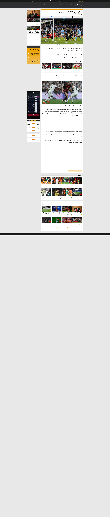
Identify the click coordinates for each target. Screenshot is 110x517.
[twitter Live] (33, 1)
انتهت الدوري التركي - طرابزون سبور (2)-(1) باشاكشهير (33, 50)
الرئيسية (70, 4)
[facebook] (29, 1)
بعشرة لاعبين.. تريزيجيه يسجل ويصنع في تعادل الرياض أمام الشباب (47, 213)
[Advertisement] (74, 124)
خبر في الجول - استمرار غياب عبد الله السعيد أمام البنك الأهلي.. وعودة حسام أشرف (37, 31)
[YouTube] (36, 1)
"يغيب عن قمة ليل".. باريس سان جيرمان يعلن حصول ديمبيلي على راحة (46, 225)
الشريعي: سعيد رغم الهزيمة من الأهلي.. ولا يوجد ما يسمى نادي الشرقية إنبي (33, 57)
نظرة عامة (65, 4)
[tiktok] (38, 1)
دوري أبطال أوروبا (38, 137)
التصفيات (61, 4)
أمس (37, 120)
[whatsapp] (39, 1)
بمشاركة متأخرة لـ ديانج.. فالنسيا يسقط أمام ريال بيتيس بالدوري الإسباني (77, 225)
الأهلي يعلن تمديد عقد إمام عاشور (78, 213)
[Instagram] (34, 1)
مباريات (53, 4)
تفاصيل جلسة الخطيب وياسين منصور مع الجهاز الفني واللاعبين (30, 24)
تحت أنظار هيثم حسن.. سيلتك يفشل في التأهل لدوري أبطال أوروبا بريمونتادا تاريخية (67, 213)
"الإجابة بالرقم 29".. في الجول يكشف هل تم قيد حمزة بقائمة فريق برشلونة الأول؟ (67, 225)
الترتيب (57, 4)
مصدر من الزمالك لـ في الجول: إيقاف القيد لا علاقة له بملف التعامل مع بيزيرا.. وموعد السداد (57, 225)
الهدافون (48, 4)
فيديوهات (40, 4)
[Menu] (82, 1)
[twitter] (31, 1)
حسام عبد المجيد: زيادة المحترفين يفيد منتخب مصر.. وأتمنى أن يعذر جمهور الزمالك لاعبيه (37, 24)
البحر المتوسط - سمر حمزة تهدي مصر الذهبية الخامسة (56, 213)
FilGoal (79, 14)
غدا (29, 120)
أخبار (44, 4)
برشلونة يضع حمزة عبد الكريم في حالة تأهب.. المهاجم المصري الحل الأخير (33, 54)
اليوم (33, 120)
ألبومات (36, 4)
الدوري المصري (38, 121)
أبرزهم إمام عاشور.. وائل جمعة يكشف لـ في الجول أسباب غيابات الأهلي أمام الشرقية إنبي (33, 61)
